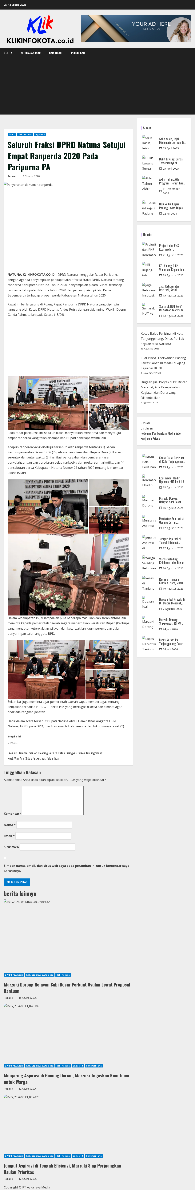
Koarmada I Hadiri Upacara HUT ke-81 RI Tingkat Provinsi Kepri (172, 480)
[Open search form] (190, 52)
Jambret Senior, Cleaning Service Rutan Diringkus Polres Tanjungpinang (55, 753)
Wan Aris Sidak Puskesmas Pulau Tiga (33, 758)
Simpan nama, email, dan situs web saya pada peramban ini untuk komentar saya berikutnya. (66, 868)
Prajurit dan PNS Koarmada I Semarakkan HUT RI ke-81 (170, 247)
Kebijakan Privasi (151, 438)
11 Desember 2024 (171, 191)
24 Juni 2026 (170, 629)
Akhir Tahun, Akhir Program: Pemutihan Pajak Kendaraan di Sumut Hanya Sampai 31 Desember (171, 181)
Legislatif (40, 134)
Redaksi (12, 176)
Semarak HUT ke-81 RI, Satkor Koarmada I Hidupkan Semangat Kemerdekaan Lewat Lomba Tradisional (172, 308)
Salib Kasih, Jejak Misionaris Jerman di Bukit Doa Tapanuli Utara (171, 140)
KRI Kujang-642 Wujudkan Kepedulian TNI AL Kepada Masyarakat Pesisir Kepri (171, 267)
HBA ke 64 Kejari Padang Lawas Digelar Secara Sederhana (172, 206)
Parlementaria (94, 1065)
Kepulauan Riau (31, 53)
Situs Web (11, 847)
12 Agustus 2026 (173, 528)
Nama (10, 825)
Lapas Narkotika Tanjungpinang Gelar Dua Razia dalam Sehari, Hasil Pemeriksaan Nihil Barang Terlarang (171, 641)
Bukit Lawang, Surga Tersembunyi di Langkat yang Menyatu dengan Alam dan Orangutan (172, 161)
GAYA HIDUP (55, 53)
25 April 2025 (171, 148)
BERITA (8, 53)
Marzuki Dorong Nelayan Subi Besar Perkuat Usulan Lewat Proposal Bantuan (67, 987)
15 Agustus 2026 (173, 295)
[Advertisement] (97, 86)
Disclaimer (147, 428)
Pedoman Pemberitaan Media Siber (161, 433)
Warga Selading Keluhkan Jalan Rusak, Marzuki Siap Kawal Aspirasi (172, 561)
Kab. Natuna (25, 134)
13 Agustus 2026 (173, 315)
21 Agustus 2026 (173, 255)
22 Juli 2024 (170, 213)
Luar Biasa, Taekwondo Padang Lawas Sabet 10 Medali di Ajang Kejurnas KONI (163, 363)
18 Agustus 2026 (173, 487)
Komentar (13, 814)
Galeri (12, 134)
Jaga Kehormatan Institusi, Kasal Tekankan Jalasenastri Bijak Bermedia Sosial (172, 288)
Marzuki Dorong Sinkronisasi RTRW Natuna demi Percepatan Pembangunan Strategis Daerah (170, 621)
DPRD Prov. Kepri (14, 975)
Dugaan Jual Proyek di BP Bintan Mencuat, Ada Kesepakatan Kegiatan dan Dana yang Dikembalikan (172, 601)
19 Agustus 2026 (173, 275)
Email (9, 836)
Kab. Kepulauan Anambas (39, 975)
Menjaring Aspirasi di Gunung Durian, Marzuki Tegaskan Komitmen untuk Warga (66, 1078)
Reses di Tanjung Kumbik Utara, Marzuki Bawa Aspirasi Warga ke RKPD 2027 (172, 581)
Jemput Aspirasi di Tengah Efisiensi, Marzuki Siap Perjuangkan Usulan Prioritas (62, 1168)
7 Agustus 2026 (172, 609)
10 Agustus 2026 (173, 568)
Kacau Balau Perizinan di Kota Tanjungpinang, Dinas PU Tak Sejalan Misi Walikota (162, 338)
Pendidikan (78, 53)
